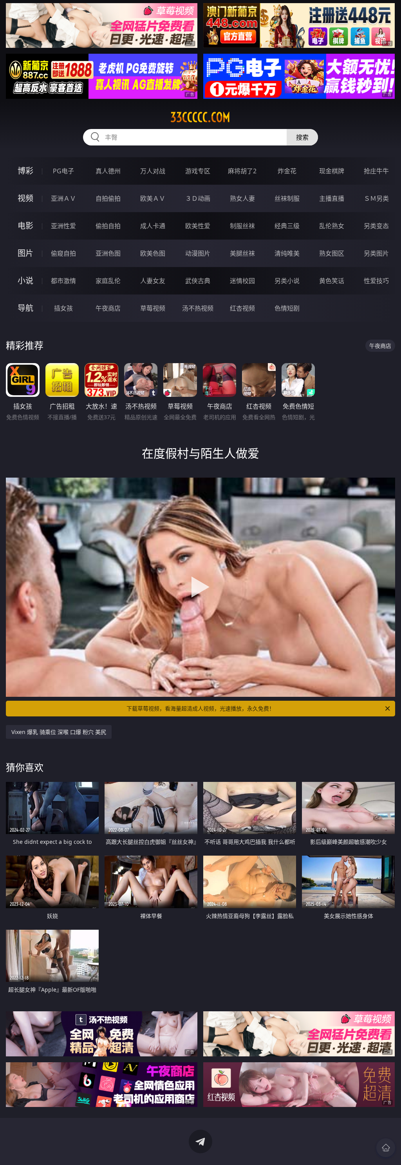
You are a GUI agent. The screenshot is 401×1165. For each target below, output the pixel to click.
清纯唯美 (287, 253)
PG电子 (63, 171)
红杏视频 (242, 308)
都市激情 (63, 280)
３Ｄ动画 (197, 198)
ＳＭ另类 (376, 198)
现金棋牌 (331, 171)
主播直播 (331, 198)
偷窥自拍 (63, 253)
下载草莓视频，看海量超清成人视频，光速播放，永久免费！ (200, 708)
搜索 (302, 137)
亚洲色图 (108, 253)
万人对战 (152, 171)
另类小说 (287, 280)
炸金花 (287, 171)
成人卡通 (152, 226)
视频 (25, 198)
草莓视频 (152, 308)
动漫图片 (197, 253)
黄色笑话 (331, 280)
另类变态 (376, 226)
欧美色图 (152, 253)
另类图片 (376, 253)
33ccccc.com (200, 117)
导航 (25, 308)
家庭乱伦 (108, 280)
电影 (25, 225)
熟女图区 (331, 253)
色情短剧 (287, 308)
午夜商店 (108, 308)
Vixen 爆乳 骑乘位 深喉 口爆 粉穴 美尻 (58, 732)
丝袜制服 (287, 198)
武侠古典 (197, 280)
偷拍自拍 (108, 226)
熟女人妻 (242, 198)
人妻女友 (152, 280)
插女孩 (63, 308)
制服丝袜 (242, 226)
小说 (25, 280)
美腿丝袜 (242, 253)
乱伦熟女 (331, 226)
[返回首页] (385, 1147)
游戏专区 (197, 171)
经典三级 (287, 226)
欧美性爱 (197, 226)
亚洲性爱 (63, 226)
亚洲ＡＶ (63, 198)
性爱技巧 (376, 280)
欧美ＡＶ (152, 198)
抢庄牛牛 (376, 171)
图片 (25, 253)
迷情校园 (242, 280)
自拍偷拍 (108, 198)
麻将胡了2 (242, 171)
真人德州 (108, 171)
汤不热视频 (197, 308)
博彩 (25, 170)
